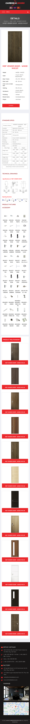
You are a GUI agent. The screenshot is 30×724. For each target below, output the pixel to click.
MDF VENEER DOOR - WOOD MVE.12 (15, 609)
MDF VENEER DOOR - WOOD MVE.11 (15, 584)
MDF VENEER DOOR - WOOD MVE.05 (15, 461)
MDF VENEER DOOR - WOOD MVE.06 (15, 486)
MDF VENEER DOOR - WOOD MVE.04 (15, 436)
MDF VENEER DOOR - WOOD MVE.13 (15, 634)
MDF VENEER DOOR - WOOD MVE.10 (15, 560)
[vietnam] (18, 8)
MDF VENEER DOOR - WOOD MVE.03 (15, 412)
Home (6, 21)
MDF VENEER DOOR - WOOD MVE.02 (15, 387)
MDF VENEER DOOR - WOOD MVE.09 (15, 535)
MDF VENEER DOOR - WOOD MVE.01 (15, 363)
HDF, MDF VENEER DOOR (17, 21)
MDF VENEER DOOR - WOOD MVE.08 (15, 510)
